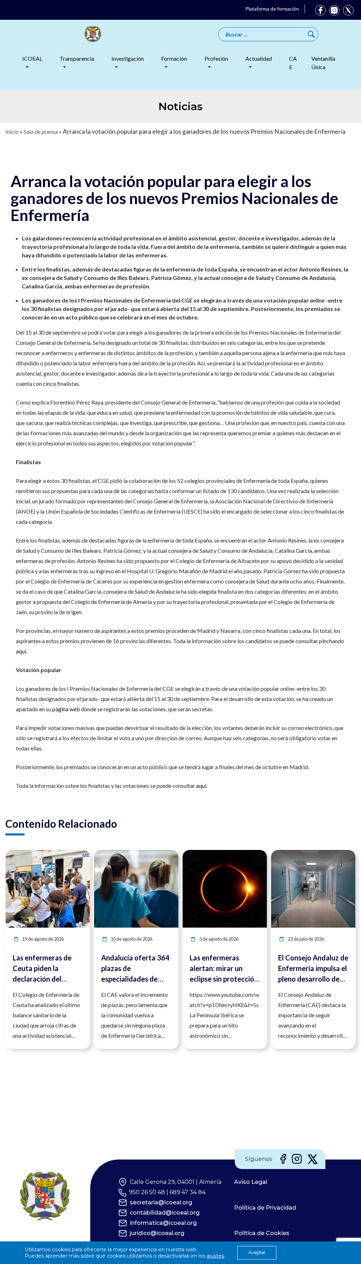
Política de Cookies (261, 1233)
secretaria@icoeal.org (161, 1202)
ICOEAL (32, 58)
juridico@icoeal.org (157, 1233)
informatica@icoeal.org (163, 1223)
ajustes (215, 1256)
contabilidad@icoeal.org (165, 1212)
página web (66, 709)
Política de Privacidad (265, 1207)
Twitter (348, 10)
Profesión (216, 58)
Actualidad (258, 58)
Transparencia (77, 58)
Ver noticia (77, 854)
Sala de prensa (41, 131)
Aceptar (256, 1252)
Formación (174, 58)
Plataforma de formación (272, 9)
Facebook (320, 10)
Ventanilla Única (323, 62)
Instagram (334, 10)
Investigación (127, 58)
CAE (293, 62)
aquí (21, 651)
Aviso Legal (250, 1182)
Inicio (12, 131)
